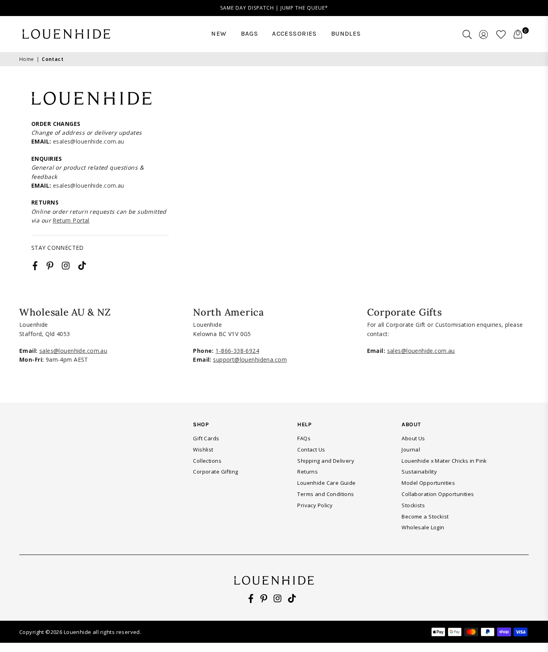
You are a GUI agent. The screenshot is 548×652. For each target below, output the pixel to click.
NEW (218, 33)
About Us (413, 438)
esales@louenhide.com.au (88, 141)
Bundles (346, 33)
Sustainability (419, 471)
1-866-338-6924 (237, 350)
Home (26, 59)
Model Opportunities (428, 482)
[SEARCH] (467, 34)
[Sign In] (483, 34)
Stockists (413, 505)
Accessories (294, 33)
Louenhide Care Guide (326, 482)
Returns (307, 471)
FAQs (304, 438)
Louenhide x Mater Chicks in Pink (444, 460)
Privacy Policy (315, 505)
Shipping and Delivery (325, 460)
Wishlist (203, 449)
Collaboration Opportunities (438, 494)
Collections (207, 460)
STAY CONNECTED (57, 247)
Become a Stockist (425, 516)
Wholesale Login (423, 527)
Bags (249, 33)
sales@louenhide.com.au (73, 350)
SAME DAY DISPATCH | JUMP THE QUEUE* (274, 7)
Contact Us (311, 449)
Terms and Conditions (325, 494)
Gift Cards (206, 438)
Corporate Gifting (215, 471)
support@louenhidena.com (250, 359)
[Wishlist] (501, 34)
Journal (411, 449)
